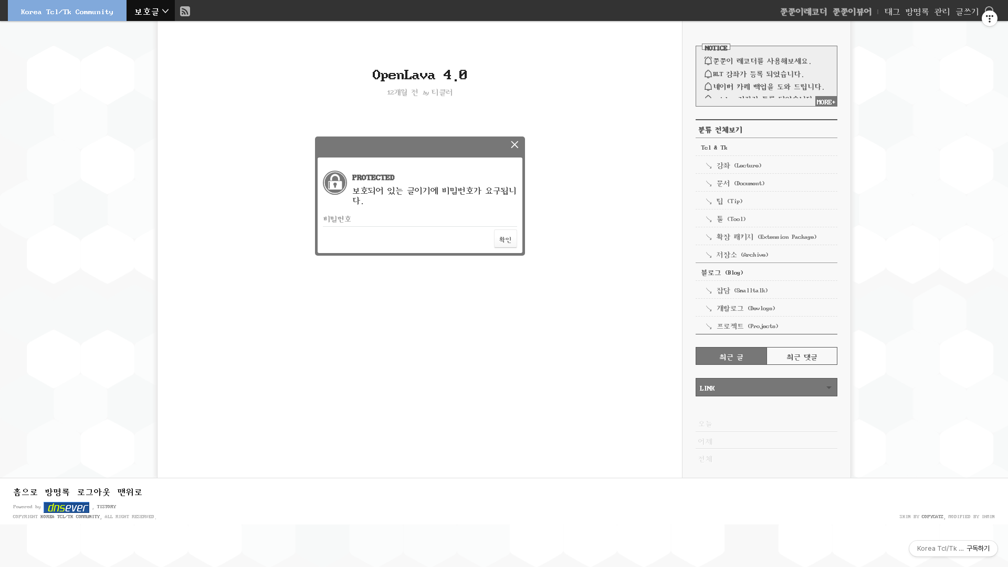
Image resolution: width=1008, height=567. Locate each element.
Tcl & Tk (714, 146)
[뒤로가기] (514, 144)
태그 (892, 10)
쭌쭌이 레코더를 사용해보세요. (762, 60)
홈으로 (25, 491)
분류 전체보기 (720, 129)
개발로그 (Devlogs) (746, 307)
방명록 (917, 10)
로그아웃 (94, 491)
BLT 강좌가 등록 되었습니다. (758, 73)
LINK (707, 387)
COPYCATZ (932, 516)
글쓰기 (967, 10)
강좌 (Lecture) (739, 164)
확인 (505, 239)
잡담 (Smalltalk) (742, 289)
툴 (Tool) (731, 218)
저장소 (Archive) (742, 253)
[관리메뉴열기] (990, 18)
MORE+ (826, 100)
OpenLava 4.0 (420, 72)
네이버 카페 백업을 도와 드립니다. (768, 85)
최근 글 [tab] (731, 356)
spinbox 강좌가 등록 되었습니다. (764, 98)
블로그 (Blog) (722, 271)
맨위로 (130, 491)
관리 (942, 10)
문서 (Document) (740, 182)
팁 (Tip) (729, 200)
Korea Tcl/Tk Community (67, 10)
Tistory (106, 505)
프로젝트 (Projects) (747, 325)
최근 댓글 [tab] (802, 356)
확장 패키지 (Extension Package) (766, 236)
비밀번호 (337, 218)
